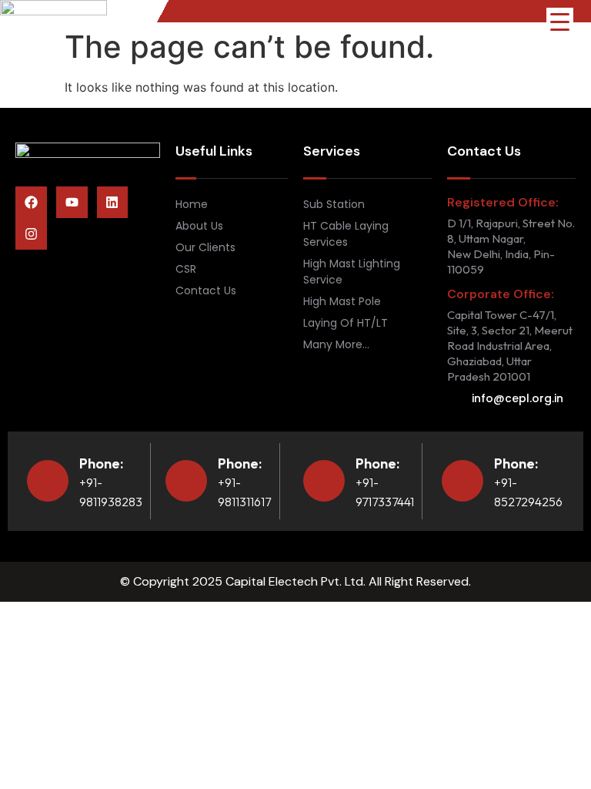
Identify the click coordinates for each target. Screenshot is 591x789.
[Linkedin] (113, 202)
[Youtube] (72, 202)
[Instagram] (31, 234)
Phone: (101, 463)
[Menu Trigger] (559, 21)
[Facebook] (31, 202)
